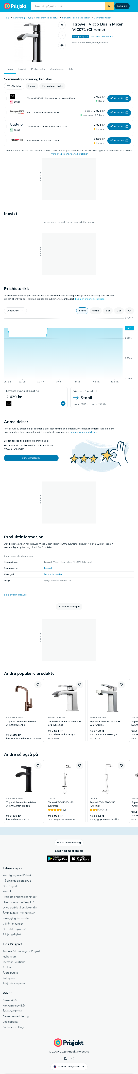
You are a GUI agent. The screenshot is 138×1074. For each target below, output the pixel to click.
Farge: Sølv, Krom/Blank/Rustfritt (90, 42)
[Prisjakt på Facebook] (66, 1058)
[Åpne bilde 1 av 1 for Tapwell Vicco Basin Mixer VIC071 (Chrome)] (31, 42)
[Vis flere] (7, 99)
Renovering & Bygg (23, 17)
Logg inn (122, 5)
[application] (69, 350)
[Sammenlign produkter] (62, 45)
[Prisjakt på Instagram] (72, 1058)
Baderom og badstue (47, 17)
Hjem (6, 17)
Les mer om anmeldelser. (83, 431)
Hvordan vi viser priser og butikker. (69, 153)
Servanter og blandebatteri (76, 17)
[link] (24, 710)
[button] (62, 25)
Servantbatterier (102, 17)
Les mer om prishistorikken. (90, 298)
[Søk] (109, 6)
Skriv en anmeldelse (102, 36)
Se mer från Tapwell (15, 594)
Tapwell (48, 568)
